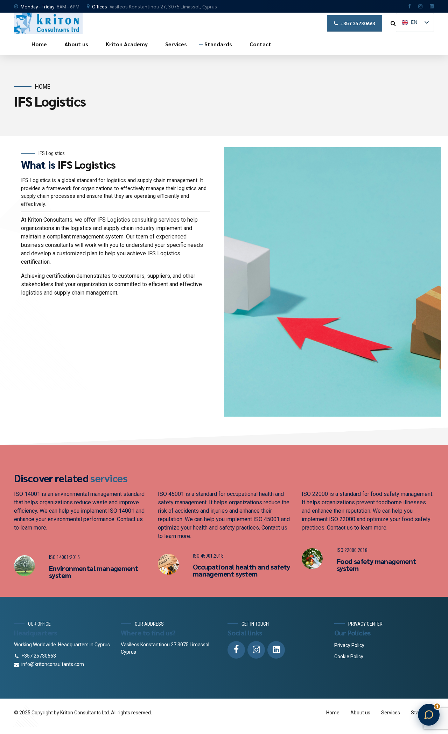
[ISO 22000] (312, 558)
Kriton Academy (127, 44)
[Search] (393, 23)
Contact (260, 44)
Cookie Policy (348, 656)
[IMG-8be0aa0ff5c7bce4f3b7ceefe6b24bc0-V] (24, 565)
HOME (42, 86)
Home (39, 44)
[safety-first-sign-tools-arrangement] (168, 564)
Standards (218, 44)
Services (176, 44)
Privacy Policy (349, 645)
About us (76, 44)
